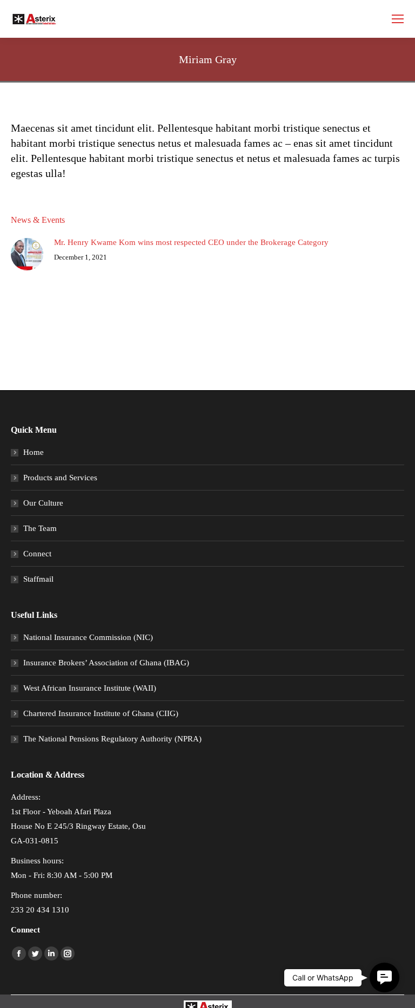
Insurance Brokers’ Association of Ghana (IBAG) (106, 662)
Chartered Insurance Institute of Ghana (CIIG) (100, 713)
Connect (37, 553)
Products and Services (60, 477)
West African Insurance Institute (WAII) (89, 688)
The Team (40, 528)
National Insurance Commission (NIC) (88, 637)
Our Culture (43, 503)
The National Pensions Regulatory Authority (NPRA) (112, 738)
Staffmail (38, 579)
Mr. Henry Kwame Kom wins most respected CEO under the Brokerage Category (191, 242)
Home (33, 452)
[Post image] (27, 254)
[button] (384, 977)
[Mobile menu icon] (397, 18)
